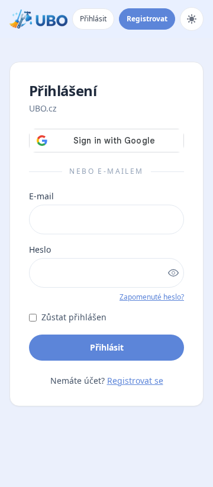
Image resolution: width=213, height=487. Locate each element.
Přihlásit (93, 19)
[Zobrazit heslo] (173, 273)
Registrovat (147, 19)
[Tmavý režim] (192, 19)
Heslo (40, 249)
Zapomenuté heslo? (152, 297)
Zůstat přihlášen (73, 317)
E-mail (41, 196)
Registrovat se (135, 380)
